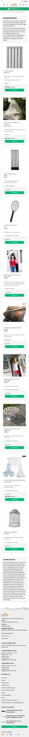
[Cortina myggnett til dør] (14, 160)
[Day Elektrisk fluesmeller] (14, 211)
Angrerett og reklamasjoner (8, 687)
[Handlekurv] (26, 4)
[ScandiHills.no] (14, 5)
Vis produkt (14, 90)
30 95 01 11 (4, 1)
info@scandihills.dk (2, 1)
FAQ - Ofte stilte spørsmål (8, 690)
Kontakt (3, 680)
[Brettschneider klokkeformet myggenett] (14, 109)
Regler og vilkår (5, 682)
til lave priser (15, 8)
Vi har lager (4, 677)
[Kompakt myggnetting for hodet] (14, 314)
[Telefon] (23, 4)
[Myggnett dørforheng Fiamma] (14, 365)
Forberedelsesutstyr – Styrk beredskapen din (12, 702)
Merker (3, 697)
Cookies (3, 692)
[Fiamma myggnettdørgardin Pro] (14, 261)
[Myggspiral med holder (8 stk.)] (14, 415)
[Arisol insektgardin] (14, 57)
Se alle (14, 726)
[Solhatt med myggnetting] (14, 518)
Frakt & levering (5, 685)
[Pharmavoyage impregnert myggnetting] (14, 466)
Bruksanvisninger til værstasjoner (10, 700)
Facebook (6, 638)
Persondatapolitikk (6, 695)
